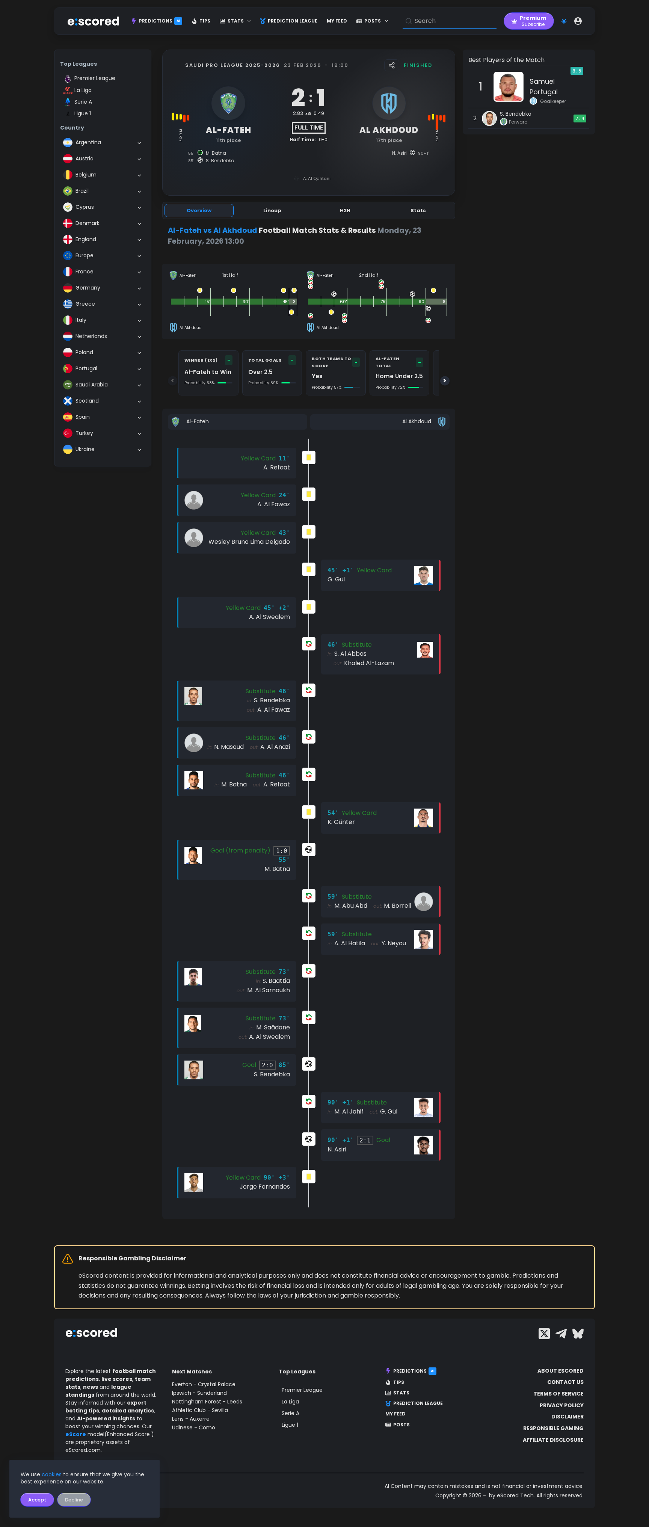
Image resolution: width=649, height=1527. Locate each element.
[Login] (578, 21)
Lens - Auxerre (191, 1419)
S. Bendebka (515, 113)
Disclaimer (567, 1416)
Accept (37, 1499)
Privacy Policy (562, 1405)
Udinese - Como (193, 1427)
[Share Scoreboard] (391, 65)
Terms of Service (558, 1393)
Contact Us (565, 1382)
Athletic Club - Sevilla (200, 1410)
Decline (74, 1499)
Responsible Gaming (553, 1428)
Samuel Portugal (544, 87)
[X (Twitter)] (544, 1333)
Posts (372, 21)
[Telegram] (561, 1333)
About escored (560, 1370)
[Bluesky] (578, 1333)
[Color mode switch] (564, 21)
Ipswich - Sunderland (199, 1393)
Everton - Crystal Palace (203, 1384)
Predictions (159, 21)
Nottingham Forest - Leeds (207, 1401)
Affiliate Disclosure (553, 1439)
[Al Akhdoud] (380, 422)
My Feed (337, 21)
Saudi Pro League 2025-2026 (232, 65)
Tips (204, 21)
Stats (236, 21)
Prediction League (292, 21)
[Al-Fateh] (237, 422)
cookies (52, 1474)
